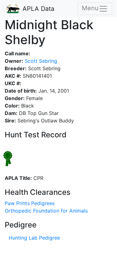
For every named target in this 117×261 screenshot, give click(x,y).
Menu (90, 8)
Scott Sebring (40, 61)
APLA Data (37, 8)
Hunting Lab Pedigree (34, 238)
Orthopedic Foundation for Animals (46, 211)
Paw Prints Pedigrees (30, 203)
